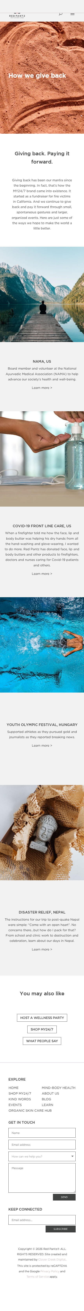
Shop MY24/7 (42, 1029)
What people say (42, 1041)
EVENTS (15, 1105)
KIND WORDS (20, 1099)
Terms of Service (38, 1276)
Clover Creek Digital (51, 1259)
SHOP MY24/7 (20, 1093)
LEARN (47, 1105)
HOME (14, 1087)
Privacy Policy (49, 1271)
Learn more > (42, 387)
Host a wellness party (42, 1017)
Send (64, 1197)
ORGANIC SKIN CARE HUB (30, 1110)
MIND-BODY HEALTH (58, 1087)
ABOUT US (50, 1093)
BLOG (46, 1099)
